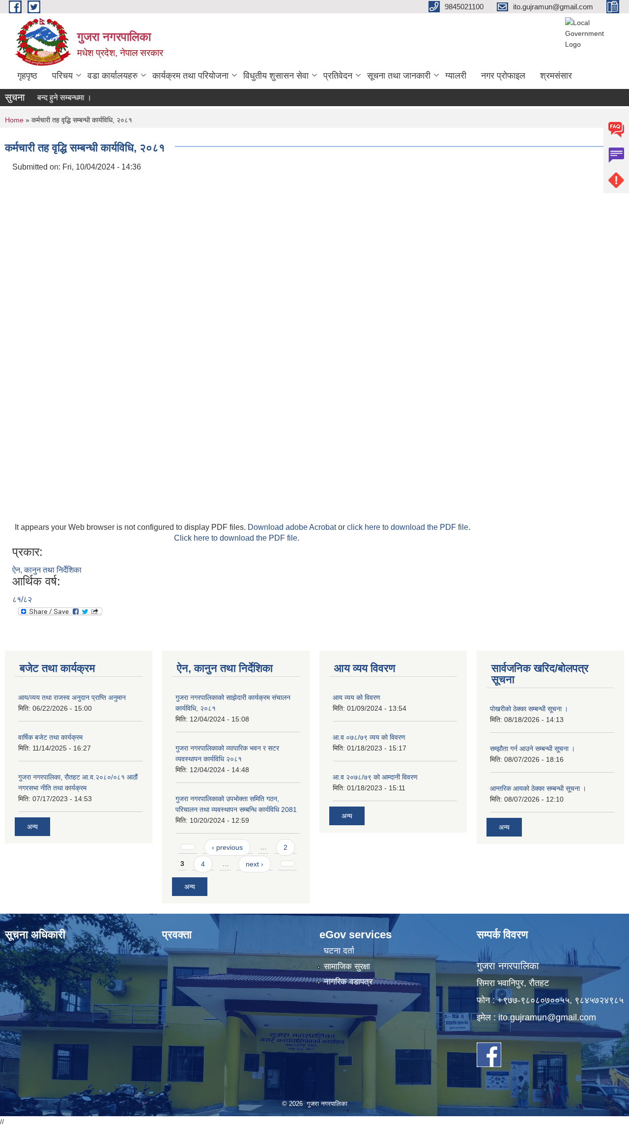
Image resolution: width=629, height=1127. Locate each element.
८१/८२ (22, 599)
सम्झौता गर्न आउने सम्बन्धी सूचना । (532, 748)
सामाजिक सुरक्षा (347, 966)
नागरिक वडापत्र (348, 981)
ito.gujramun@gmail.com (547, 1017)
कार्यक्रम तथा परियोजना (190, 76)
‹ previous (227, 847)
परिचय (62, 76)
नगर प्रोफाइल (503, 76)
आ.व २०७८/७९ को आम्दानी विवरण (375, 777)
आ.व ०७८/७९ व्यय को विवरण (369, 737)
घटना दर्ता (339, 950)
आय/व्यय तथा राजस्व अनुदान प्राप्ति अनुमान (72, 697)
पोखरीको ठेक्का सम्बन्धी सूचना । (529, 709)
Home (14, 120)
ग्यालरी (455, 76)
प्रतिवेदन (337, 76)
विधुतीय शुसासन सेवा (276, 76)
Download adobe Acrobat (293, 527)
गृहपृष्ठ (27, 76)
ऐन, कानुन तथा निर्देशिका (47, 570)
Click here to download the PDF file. (236, 538)
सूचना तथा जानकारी (398, 76)
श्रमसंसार (556, 76)
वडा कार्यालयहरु (112, 76)
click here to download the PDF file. (408, 527)
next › (254, 864)
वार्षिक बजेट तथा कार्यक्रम (50, 737)
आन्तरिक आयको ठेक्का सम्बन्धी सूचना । (538, 788)
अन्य (32, 827)
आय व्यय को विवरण (356, 697)
